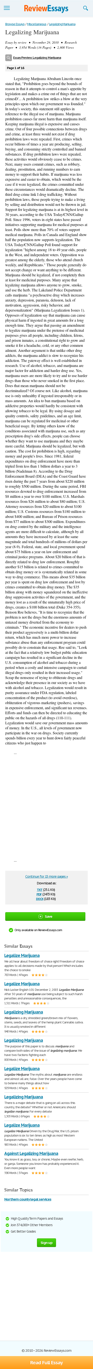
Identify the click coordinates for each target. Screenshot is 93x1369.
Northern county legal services (27, 1199)
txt (39, 889)
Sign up (46, 1242)
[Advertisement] (46, 806)
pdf (39, 894)
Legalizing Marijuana (23, 1012)
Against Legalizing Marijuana (31, 1153)
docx (39, 898)
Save (48, 916)
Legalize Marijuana (22, 955)
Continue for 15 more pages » (46, 876)
